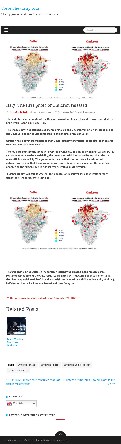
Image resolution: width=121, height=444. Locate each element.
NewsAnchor (49, 440)
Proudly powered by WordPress (19, 440)
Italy (72, 112)
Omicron (78, 112)
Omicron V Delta (18, 370)
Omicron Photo (49, 365)
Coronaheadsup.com (20, 8)
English (17, 403)
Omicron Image (26, 365)
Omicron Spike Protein (77, 365)
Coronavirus (63, 112)
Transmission (89, 112)
